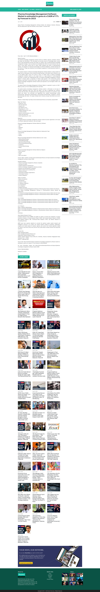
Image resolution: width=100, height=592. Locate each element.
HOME (19, 9)
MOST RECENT (25, 9)
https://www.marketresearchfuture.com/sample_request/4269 (44, 99)
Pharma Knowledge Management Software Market (34, 85)
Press (50, 573)
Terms (50, 577)
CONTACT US (38, 9)
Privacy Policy (50, 579)
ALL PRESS (32, 9)
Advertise (50, 575)
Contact (50, 576)
